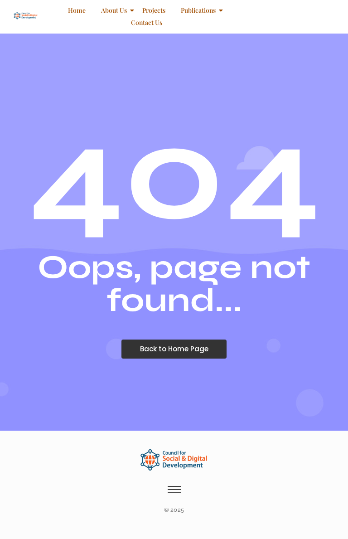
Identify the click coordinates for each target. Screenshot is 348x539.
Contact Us (146, 22)
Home (77, 10)
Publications (198, 10)
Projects (153, 10)
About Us (114, 10)
